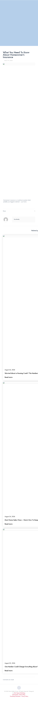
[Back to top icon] (19, 688)
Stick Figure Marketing (19, 693)
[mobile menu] (35, 3)
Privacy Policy (25, 696)
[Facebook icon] (15, 699)
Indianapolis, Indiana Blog (18, 694)
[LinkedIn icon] (17, 699)
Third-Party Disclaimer (15, 696)
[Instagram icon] (19, 699)
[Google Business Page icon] (21, 699)
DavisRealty (16, 219)
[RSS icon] (22, 699)
